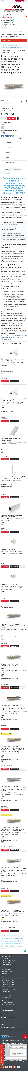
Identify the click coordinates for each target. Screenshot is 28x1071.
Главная (3, 34)
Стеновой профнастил (7, 986)
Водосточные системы (8, 1004)
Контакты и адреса (19, 1)
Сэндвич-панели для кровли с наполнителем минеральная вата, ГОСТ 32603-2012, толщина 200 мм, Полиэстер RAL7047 (14, 185)
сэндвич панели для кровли (17, 936)
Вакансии (4, 973)
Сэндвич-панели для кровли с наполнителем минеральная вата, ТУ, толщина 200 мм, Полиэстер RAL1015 (12, 829)
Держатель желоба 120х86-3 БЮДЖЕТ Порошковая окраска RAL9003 (13, 477)
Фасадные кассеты (7, 1001)
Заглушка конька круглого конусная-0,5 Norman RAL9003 (13, 399)
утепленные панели (6, 945)
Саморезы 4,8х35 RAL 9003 (9, 549)
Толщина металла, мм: (7, 371)
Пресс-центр (5, 976)
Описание (6, 169)
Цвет (2, 124)
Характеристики (17, 169)
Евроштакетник (6, 997)
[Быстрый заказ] (18, 118)
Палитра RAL (5, 958)
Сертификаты (5, 967)
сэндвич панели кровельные (9, 935)
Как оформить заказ (7, 971)
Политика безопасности (8, 964)
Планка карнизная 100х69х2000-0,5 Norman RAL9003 (12, 439)
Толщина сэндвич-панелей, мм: (9, 637)
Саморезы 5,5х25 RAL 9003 (9, 584)
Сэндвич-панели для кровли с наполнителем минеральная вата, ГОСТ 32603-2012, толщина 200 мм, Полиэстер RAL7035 (13, 625)
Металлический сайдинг (8, 999)
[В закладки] (20, 138)
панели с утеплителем (17, 945)
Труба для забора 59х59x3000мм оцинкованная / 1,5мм (11, 515)
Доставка (21, 34)
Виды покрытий (5, 36)
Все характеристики (6, 103)
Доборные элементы (7, 1002)
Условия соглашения (7, 966)
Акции (17, 36)
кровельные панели (17, 943)
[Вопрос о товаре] (18, 138)
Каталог (16, 34)
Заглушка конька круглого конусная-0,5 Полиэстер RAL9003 (13, 359)
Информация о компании (8, 960)
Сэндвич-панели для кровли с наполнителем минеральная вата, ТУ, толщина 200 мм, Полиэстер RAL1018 (12, 910)
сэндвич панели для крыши (8, 946)
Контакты (12, 36)
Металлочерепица (6, 991)
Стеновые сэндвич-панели (8, 989)
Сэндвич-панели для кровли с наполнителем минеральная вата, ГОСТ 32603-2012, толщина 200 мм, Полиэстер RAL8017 (13, 707)
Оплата (4, 975)
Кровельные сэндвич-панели (9, 988)
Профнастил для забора (8, 984)
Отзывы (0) (6, 173)
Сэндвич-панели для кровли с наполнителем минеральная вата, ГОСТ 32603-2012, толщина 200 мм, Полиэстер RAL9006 (13, 789)
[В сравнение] (22, 138)
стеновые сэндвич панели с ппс (11, 941)
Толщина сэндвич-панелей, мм (9, 130)
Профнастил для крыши (8, 982)
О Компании (9, 34)
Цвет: (2, 367)
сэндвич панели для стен (7, 938)
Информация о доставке (8, 962)
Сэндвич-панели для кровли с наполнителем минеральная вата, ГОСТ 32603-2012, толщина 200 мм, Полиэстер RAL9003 (13, 870)
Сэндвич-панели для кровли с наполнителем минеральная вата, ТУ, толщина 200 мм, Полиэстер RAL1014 (12, 748)
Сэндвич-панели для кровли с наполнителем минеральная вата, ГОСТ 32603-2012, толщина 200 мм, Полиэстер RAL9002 (13, 666)
